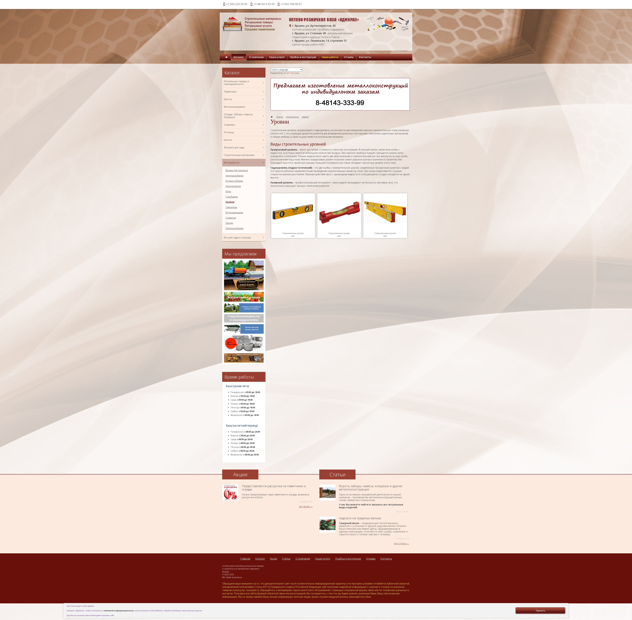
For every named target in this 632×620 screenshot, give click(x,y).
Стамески (230, 217)
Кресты (228, 99)
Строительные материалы (239, 155)
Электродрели (233, 186)
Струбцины (231, 196)
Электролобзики (234, 228)
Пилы (228, 191)
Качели (228, 139)
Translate (294, 73)
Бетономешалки (234, 212)
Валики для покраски (236, 170)
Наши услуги (276, 57)
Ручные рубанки (234, 181)
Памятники (230, 91)
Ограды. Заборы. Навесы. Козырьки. (238, 116)
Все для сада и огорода (237, 237)
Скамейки (229, 124)
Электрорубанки (234, 175)
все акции (304, 506)
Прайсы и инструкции (303, 57)
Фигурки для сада (234, 147)
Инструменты (292, 116)
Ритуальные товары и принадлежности (236, 83)
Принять (540, 610)
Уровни (305, 116)
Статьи (286, 558)
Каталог (239, 57)
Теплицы (229, 132)
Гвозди (229, 223)
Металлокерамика (234, 106)
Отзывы (349, 57)
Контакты (365, 57)
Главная (245, 558)
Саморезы (231, 207)
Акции (273, 558)
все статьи (400, 543)
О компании (256, 57)
